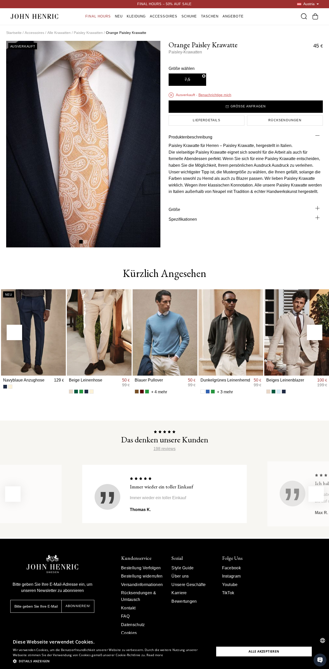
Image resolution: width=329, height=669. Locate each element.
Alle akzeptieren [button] (264, 651)
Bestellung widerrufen (142, 576)
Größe (174, 209)
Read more (155, 655)
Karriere (179, 593)
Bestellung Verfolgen (141, 568)
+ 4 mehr (159, 392)
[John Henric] (34, 16)
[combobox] (322, 640)
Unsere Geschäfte (188, 584)
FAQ (125, 616)
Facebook (231, 568)
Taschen (209, 16)
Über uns (180, 576)
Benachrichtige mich (214, 95)
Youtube (230, 584)
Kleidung (136, 16)
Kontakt (128, 608)
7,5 (187, 79)
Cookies (129, 633)
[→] (314, 332)
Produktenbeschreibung (190, 137)
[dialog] (164, 651)
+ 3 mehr (225, 392)
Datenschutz (133, 624)
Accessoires (163, 16)
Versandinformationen (142, 584)
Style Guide (182, 568)
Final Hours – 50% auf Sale (164, 4)
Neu (119, 16)
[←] (14, 332)
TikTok (228, 593)
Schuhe (189, 16)
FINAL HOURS (98, 16)
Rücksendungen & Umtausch (138, 596)
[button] (110, 661)
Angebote (233, 16)
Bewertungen (184, 601)
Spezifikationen (183, 219)
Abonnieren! (78, 606)
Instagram (231, 576)
